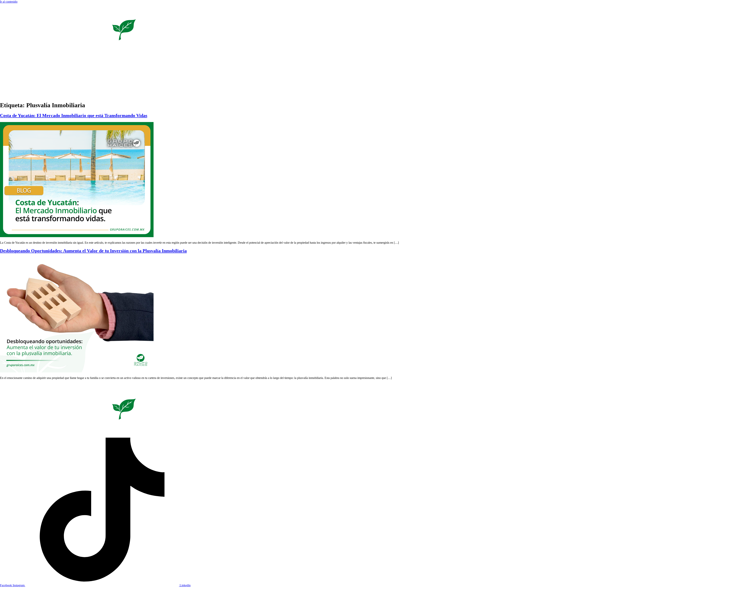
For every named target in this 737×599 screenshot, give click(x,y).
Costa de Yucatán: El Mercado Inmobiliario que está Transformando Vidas (73, 115)
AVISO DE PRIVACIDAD (725, 593)
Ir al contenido (8, 1)
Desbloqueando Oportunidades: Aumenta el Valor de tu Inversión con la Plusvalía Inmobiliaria (93, 250)
